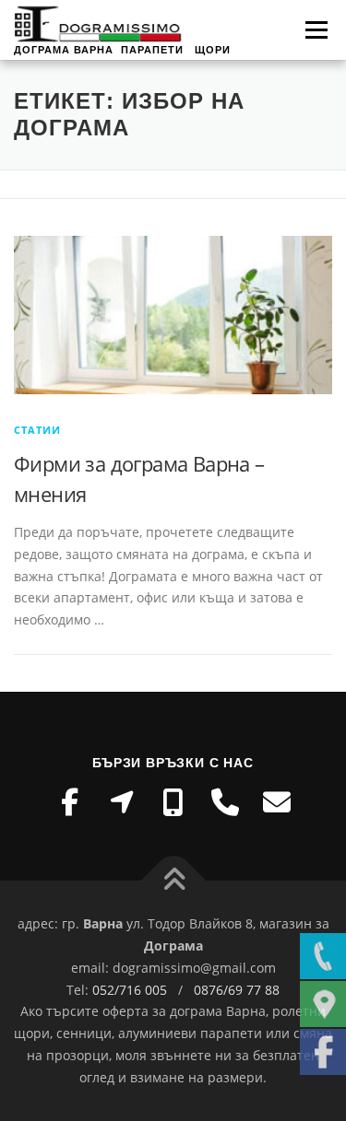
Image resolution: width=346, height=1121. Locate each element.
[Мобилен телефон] (173, 802)
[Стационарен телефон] (225, 802)
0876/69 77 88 (237, 989)
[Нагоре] (173, 881)
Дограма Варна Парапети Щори (122, 49)
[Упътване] (122, 802)
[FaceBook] (70, 802)
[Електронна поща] (277, 802)
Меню (316, 30)
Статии (37, 430)
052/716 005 (129, 989)
